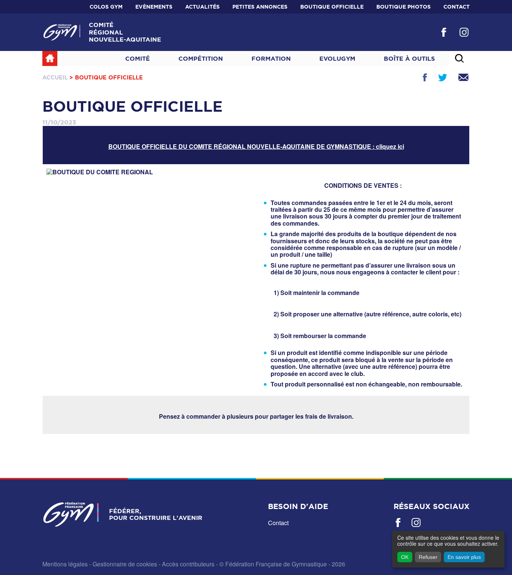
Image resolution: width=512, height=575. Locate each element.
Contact (456, 7)
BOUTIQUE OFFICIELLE (332, 7)
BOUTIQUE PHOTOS (403, 7)
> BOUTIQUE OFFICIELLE (106, 77)
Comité (137, 58)
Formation (271, 58)
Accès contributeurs (188, 564)
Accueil (55, 77)
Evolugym (337, 58)
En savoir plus (464, 557)
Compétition (200, 58)
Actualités (202, 7)
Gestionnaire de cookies (125, 564)
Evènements (153, 7)
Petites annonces (259, 7)
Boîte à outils (409, 58)
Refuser (428, 557)
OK (405, 557)
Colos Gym (106, 7)
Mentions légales (65, 564)
